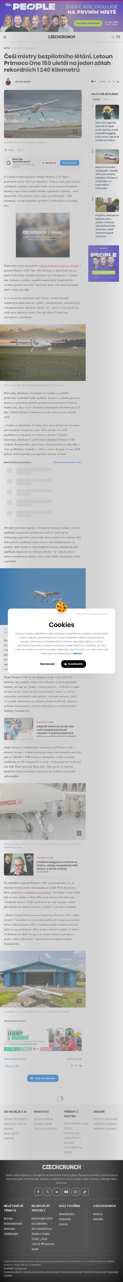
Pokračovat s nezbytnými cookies (92, 614)
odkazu (77, 653)
